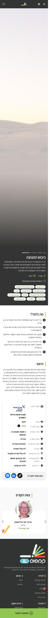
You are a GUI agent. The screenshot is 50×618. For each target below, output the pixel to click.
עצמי (16, 291)
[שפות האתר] (39, 4)
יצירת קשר (41, 607)
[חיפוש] (3, 4)
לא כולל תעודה (20, 299)
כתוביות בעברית (14, 295)
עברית (25, 295)
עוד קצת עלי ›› (23, 528)
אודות (21, 580)
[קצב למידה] (18, 425)
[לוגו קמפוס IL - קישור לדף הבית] (24, 4)
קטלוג (34, 252)
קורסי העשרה (26, 291)
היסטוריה (31, 299)
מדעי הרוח (40, 299)
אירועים (20, 584)
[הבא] (3, 521)
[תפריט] (44, 4)
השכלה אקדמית (39, 291)
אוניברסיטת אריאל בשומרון (24, 287)
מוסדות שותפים (40, 593)
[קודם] (45, 521)
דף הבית (40, 252)
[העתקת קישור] (19, 476)
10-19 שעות (40, 287)
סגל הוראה (41, 597)
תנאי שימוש (19, 607)
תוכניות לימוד (40, 584)
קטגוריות (42, 589)
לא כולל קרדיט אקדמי (37, 295)
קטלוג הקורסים (40, 580)
